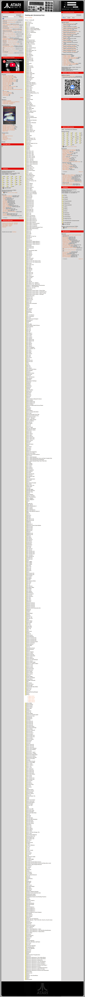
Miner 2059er (29, 564)
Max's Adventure (30, 316)
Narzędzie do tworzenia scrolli (9, 77)
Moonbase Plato (30, 784)
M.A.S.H (28, 24)
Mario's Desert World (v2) (32, 162)
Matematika (29, 245)
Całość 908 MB (67, 224)
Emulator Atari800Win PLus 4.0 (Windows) (11, 101)
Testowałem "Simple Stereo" (68, 244)
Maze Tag (28, 355)
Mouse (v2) (28, 827)
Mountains (28, 824)
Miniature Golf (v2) (30, 604)
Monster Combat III (30, 730)
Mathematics (29, 289)
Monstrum (28, 741)
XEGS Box (64, 253)
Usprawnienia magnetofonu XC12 (9, 79)
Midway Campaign (30, 495)
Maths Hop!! (29, 300)
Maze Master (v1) (30, 339)
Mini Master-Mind (30, 587)
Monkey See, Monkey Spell (32, 714)
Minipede (28, 615)
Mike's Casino (29, 507)
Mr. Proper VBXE (30, 859)
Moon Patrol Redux (30, 774)
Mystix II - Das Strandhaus (32, 975)
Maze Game (29, 335)
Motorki (28, 814)
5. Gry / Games (65, 59)
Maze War (28, 356)
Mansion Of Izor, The (31, 139)
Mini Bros (28, 579)
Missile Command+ (30, 642)
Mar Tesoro (28, 140)
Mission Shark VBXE (30, 662)
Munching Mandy (30, 903)
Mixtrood (28, 675)
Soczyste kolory (65, 252)
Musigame (28, 934)
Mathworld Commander (31, 303)
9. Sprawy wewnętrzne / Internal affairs (70, 63)
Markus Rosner (29, 169)
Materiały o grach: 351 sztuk (8, 128)
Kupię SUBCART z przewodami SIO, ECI (70, 31)
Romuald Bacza (65, 158)
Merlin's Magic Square (31, 419)
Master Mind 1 (29, 189)
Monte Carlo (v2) (30, 745)
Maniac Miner (29, 127)
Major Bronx (29, 109)
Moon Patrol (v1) (30, 770)
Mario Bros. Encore (30, 157)
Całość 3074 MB (7, 187)
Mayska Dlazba (29, 326)
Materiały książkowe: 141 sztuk (9, 126)
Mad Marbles (29, 51)
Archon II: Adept (6, 205)
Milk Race (28, 517)
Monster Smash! (30, 739)
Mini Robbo (29, 588)
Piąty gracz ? (65, 37)
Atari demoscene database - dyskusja (9, 223)
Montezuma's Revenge (31, 757)
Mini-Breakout (29, 592)
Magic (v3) (28, 71)
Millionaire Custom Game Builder (33, 525)
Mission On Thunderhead (32, 659)
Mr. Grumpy (29, 852)
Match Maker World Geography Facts (34, 227)
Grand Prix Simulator (7, 215)
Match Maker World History (32, 228)
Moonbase (28, 781)
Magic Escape (29, 78)
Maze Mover (29, 344)
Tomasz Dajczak (65, 151)
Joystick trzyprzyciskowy (67, 246)
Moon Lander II (29, 765)
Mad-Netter (28, 56)
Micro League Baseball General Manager (35, 459)
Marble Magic (29, 145)
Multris (28, 897)
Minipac (28, 614)
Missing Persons (30, 649)
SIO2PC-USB (65, 237)
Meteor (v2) (28, 432)
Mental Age (28, 413)
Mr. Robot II (29, 865)
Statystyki (4, 226)
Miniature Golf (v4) (30, 606)
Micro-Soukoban (30, 469)
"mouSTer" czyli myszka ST (68, 175)
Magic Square (29, 87)
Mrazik (27, 870)
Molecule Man (29, 685)
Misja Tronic (29, 631)
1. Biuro (65, 195)
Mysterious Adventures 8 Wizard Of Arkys (35, 969)
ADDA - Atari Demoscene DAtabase (69, 129)
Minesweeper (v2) (30, 574)
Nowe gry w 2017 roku (7, 84)
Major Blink (28, 107)
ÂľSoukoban (29, 979)
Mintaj (27, 619)
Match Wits (28, 233)
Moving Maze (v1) (30, 837)
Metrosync (28, 448)
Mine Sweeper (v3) (30, 553)
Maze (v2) (28, 329)
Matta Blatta (29, 309)
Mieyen (28, 500)
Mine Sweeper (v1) (30, 551)
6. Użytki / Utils (65, 60)
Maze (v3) (28, 330)
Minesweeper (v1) (30, 573)
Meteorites (28, 441)
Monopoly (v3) (29, 723)
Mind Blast (28, 537)
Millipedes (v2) (29, 534)
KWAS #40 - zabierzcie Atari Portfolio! (10, 39)
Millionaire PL (29, 530)
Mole (27, 681)
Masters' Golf (29, 207)
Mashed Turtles (29, 179)
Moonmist (28, 785)
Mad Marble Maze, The (31, 50)
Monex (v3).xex (31, 701)
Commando (5, 200)
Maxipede (28, 321)
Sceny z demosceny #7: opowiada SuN (11, 25)
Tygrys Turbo (65, 243)
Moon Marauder (29, 768)
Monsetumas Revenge (31, 727)
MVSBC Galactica (30, 42)
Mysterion (28, 956)
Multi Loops (29, 885)
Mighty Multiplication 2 (31, 506)
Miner (27, 560)
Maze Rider (28, 352)
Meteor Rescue (29, 436)
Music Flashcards (30, 926)
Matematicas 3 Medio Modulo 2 (33, 242)
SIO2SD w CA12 (65, 239)
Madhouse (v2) (29, 59)
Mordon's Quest (30, 793)
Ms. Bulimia (29, 872)
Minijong (28, 610)
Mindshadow (29, 544)
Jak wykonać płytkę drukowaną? (69, 249)
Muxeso (28, 939)
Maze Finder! (29, 334)
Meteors (28, 442)
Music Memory (29, 927)
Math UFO (28, 278)
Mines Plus (28, 570)
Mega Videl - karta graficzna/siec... (69, 47)
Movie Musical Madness (31, 834)
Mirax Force (29, 627)
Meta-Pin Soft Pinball (31, 428)
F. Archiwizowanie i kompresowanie (71, 220)
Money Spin (29, 708)
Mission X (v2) (29, 666)
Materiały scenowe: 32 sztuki (8, 125)
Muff (27, 879)
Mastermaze (29, 198)
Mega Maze (28, 379)
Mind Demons (29, 539)
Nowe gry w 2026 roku (7, 75)
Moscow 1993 (29, 805)
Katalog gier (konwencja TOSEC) (9, 190)
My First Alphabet (30, 940)
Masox (27, 182)
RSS (20, 16)
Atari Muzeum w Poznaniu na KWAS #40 (11, 27)
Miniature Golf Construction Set (33, 608)
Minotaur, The (29, 618)
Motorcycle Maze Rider (31, 812)
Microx (27, 481)
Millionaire (28, 522)
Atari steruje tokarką (66, 256)
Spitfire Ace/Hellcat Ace (7, 206)
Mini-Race (28, 597)
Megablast (28, 382)
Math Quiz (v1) (29, 272)
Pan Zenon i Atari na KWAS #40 (9, 34)
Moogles (28, 759)
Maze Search (29, 353)
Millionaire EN (29, 527)
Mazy (27, 362)
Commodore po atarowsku (8, 52)
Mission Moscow (30, 658)
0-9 (4, 176)
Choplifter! (5, 198)
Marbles (28, 148)
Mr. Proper (28, 858)
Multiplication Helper (31, 894)
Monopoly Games (30, 726)
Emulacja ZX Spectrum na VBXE (9, 86)
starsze (21, 97)
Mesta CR (28, 424)
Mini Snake (28, 589)
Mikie (27, 512)
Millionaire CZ (29, 524)
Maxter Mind (29, 324)
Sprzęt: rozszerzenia (66, 178)
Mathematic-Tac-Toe (30, 287)
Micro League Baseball (31, 457)
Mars (27, 171)
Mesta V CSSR (29, 427)
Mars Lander (29, 173)
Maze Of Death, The (30, 348)
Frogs (4, 197)
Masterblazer (29, 194)
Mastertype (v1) (29, 209)
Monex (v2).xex (31, 700)
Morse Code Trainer (30, 799)
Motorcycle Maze (30, 811)
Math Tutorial (29, 277)
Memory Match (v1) (30, 401)
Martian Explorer (30, 176)
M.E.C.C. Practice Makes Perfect (33, 29)
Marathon (28, 142)
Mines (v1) (28, 568)
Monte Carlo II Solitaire (31, 748)
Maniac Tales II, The (30, 130)
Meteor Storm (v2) (30, 438)
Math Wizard (29, 281)
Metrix (27, 445)
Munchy (28, 905)
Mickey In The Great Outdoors (33, 454)
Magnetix (28, 96)
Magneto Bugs (29, 99)
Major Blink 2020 (30, 108)
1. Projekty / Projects (66, 55)
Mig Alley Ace (29, 503)
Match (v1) (28, 213)
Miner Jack (28, 566)
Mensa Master (29, 410)
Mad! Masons (29, 54)
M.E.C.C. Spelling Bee (31, 32)
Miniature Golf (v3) (30, 605)
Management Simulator (31, 120)
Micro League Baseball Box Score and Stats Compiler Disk (39, 458)
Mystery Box (29, 971)
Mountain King (29, 820)
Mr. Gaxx (28, 851)
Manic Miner (29, 135)
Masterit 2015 (29, 196)
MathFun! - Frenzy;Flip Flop (32, 286)
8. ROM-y (65, 208)
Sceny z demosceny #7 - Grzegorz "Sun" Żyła (12, 30)
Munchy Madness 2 (30, 908)
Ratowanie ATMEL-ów (66, 240)
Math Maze (28, 267)
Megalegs (28, 384)
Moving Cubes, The (30, 836)
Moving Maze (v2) (30, 838)
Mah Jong (28, 102)
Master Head (29, 185)
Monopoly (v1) (29, 721)
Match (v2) (28, 214)
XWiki (4, 134)
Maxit (27, 322)
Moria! (27, 797)
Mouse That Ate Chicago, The (33, 832)
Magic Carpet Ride (30, 73)
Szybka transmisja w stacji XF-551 (69, 49)
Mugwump (28, 881)
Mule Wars (28, 882)
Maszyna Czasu (29, 211)
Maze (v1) (28, 327)
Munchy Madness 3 (30, 909)
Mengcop (28, 409)
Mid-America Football (31, 482)
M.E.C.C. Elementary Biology (32, 28)
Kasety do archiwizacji (66, 41)
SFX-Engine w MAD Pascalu (8, 76)
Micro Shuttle (29, 464)
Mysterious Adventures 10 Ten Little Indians (36, 958)
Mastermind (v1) (30, 200)
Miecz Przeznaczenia (31, 497)
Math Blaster (29, 253)
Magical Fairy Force (30, 91)
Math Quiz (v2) (29, 273)
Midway (28, 493)
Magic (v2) (28, 69)
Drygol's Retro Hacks (7, 138)
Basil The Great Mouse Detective (9, 211)
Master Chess (29, 184)
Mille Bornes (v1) (30, 518)
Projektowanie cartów (66, 241)
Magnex (28, 100)
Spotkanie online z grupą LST (8, 46)
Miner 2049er (29, 562)
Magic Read (29, 86)
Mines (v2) (28, 569)
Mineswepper (29, 575)
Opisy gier (4, 194)
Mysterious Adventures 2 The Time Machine (36, 961)
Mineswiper (29, 577)
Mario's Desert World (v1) (32, 161)
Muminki (28, 899)
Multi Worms (29, 888)
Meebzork (28, 375)
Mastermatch (29, 197)
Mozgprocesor (29, 842)
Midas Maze (29, 484)
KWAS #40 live (6, 37)
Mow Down (28, 839)
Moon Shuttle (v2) (30, 779)
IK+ (63, 43)
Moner (27, 693)
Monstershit (29, 740)
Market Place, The (30, 167)
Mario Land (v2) (29, 160)
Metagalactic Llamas (30, 429)
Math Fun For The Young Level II (33, 262)
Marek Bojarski (65, 168)
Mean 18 (28, 365)
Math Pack (28, 271)
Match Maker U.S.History (31, 224)
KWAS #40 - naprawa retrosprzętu (10, 41)
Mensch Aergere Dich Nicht (32, 411)
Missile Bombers (30, 636)
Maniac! (28, 133)
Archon (4, 208)
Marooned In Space (30, 170)
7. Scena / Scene (65, 61)
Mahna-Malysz (29, 104)
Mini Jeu (28, 584)
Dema (73, 17)
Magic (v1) (28, 68)
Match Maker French (30, 216)
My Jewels (28, 943)
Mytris (27, 978)
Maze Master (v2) (30, 340)
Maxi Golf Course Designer (32, 318)
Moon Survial (29, 780)
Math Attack (29, 251)
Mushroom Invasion (30, 925)
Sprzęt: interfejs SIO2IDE (67, 183)
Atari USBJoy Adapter (66, 176)
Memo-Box (28, 395)
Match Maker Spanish (31, 222)
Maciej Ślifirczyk (65, 166)
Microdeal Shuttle (30, 473)
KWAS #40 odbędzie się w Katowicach (10, 50)
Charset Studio (65, 25)
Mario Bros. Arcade (30, 156)
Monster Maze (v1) (30, 735)
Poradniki (4, 74)
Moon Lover (29, 767)
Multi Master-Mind (30, 886)
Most (27, 806)
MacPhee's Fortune (30, 43)
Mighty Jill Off (29, 504)
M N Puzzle (28, 22)
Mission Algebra (30, 651)
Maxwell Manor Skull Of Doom (33, 325)
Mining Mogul (29, 613)
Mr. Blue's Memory (30, 845)
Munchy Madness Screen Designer (34, 912)
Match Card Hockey (30, 215)
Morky (27, 798)
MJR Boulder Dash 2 (30, 41)
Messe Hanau (29, 423)
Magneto (28, 98)
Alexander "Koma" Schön (67, 165)
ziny (73, 144)
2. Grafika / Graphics (66, 56)
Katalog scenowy (65, 131)
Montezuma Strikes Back (31, 754)
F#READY (64, 154)
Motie (27, 807)
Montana (28, 743)
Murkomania (29, 922)
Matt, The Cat (29, 308)
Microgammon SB (30, 476)
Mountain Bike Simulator (31, 819)
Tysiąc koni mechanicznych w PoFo (10, 20)
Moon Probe (29, 775)
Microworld (28, 480)
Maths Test (28, 302)
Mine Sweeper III (30, 556)
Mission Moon (29, 657)
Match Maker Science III (31, 220)
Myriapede (28, 950)
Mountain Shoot (30, 821)
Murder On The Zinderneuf (32, 918)
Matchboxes (29, 237)
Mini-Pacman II (29, 596)
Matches (28, 238)
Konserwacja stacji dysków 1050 (9, 80)
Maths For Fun (29, 299)
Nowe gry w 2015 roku (7, 88)
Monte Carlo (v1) (30, 744)
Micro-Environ (29, 468)
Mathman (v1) (29, 296)
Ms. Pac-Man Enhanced (31, 874)
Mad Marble (29, 49)
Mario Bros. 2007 (30, 154)
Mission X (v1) (29, 664)
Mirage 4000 (29, 626)
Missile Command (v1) (31, 637)
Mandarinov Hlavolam (31, 122)
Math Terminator (30, 276)
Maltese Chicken (30, 116)
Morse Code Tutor (30, 801)
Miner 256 (28, 565)
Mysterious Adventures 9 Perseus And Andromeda (37, 970)
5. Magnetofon (66, 203)
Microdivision (29, 475)
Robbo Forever (6, 203)
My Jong (28, 944)
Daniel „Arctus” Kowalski (67, 155)
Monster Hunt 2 (29, 732)
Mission (28, 650)
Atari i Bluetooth (65, 236)
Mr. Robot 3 (29, 860)
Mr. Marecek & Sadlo (30, 856)
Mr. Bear (28, 843)
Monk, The (28, 712)
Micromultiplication (30, 478)
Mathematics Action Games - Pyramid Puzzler (36, 291)
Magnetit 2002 (29, 95)
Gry (65, 17)
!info (73, 136)
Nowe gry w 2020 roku (7, 82)
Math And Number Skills (31, 250)
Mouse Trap (29, 833)
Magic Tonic (29, 89)
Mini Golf (28, 583)
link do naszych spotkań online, (68, 76)
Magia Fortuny (29, 65)
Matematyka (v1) (30, 246)
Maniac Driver (29, 126)
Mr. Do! (28, 848)
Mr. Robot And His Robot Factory (33, 861)
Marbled (28, 147)
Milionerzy (28, 515)
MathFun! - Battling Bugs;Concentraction (35, 285)
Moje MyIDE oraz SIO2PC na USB (69, 247)
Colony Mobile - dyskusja (7, 224)
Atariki (4, 133)
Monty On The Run (30, 758)
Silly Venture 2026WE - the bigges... (69, 51)
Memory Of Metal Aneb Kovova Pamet (34, 405)
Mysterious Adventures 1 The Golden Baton (36, 957)
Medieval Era (29, 374)
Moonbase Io (29, 783)
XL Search (5, 139)
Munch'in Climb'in (30, 900)
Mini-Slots (28, 598)
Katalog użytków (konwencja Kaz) (69, 189)
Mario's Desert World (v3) (32, 163)
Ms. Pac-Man (29, 873)
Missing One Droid (30, 648)
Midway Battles (29, 494)
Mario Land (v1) (29, 158)
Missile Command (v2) (31, 639)
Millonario (28, 535)
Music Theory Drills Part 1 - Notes (33, 929)
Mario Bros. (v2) (29, 152)
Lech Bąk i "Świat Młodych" (67, 152)
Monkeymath (29, 717)
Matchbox (28, 235)
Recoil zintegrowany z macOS (9, 48)
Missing (28, 646)
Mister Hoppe (29, 671)
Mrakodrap (28, 869)
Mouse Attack (29, 828)
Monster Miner (29, 737)
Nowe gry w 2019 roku (7, 83)
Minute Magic (29, 620)
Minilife (28, 611)
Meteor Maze (29, 435)
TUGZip (15, 192)
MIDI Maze (28, 37)
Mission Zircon (29, 667)
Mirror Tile (28, 628)
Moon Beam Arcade (30, 761)
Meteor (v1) (28, 431)
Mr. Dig (28, 847)
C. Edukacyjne (66, 214)
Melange (28, 388)
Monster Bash (29, 728)
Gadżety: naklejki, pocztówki (68, 179)
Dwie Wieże (5, 210)
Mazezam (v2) (29, 361)
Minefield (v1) (29, 557)
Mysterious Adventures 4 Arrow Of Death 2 (35, 963)
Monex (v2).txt (31, 698)
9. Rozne (65, 210)
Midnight (28, 487)
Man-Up (28, 118)
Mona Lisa (28, 689)
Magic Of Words (30, 85)
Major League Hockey (31, 111)
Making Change (29, 112)
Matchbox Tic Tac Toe (31, 236)
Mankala (28, 136)
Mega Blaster (29, 378)
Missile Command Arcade (32, 641)
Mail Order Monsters (30, 105)
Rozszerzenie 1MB (66, 245)
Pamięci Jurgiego (6, 24)
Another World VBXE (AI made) (68, 23)
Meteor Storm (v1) (30, 437)
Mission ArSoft (29, 653)
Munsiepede (29, 913)
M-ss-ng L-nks (29, 23)
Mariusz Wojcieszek (66, 157)
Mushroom (28, 923)
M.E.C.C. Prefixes (30, 31)
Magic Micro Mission (30, 82)
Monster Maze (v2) (30, 736)
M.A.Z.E (28, 25)
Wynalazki (64, 233)
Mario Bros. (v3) (29, 153)
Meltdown (28, 393)
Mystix (27, 974)
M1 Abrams (28, 34)
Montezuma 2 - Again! (31, 753)
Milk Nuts (28, 516)
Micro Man (28, 462)
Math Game (29, 263)
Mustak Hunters (29, 935)
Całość (5, 192)
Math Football (29, 259)
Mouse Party (29, 830)
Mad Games (29, 45)
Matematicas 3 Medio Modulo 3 (33, 244)
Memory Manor (29, 400)
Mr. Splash (28, 867)
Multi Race (28, 887)
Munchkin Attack (30, 904)
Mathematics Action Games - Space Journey (36, 293)
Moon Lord (28, 766)
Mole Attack (29, 682)
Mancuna (28, 121)
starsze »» (21, 54)
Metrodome (29, 446)
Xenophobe (5, 202)
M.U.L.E (28, 33)
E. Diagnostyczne (67, 218)
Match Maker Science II (31, 219)
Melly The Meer (29, 389)
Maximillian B (29, 320)
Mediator (28, 371)
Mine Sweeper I (29, 555)
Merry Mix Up (29, 422)
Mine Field (28, 547)
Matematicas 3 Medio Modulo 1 (33, 241)
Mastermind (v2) (30, 201)
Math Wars (28, 280)
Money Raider (29, 706)
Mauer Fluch (29, 312)
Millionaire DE (29, 526)
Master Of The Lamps (31, 191)
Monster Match (29, 734)
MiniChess (28, 601)
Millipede (28, 531)
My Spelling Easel (30, 947)
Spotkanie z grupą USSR (8, 38)
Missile (28, 632)
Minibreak (28, 609)
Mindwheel (28, 546)
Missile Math (29, 645)
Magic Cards (29, 72)
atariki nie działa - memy (67, 29)
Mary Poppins (29, 178)
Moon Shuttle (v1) (30, 777)
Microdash (28, 472)
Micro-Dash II (29, 467)
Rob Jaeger (64, 163)
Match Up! (28, 232)
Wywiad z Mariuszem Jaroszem (68, 149)
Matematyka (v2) (30, 247)
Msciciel (28, 876)
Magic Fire (28, 80)
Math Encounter (30, 258)
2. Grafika (65, 197)
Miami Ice (28, 450)
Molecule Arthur (30, 684)
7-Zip (13, 192)
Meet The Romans (30, 376)
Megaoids (28, 387)
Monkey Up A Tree (30, 716)
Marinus (28, 149)
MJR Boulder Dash (30, 40)
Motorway (28, 815)
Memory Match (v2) (30, 402)
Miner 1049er (29, 561)
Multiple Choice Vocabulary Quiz (33, 892)
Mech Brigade (29, 370)
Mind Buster (29, 538)
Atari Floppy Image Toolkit (8, 45)
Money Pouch (29, 705)
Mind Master (29, 540)
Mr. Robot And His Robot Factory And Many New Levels (38, 863)
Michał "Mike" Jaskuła (66, 153)
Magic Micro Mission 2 (31, 83)
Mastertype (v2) (29, 210)
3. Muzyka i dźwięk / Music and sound (70, 57)
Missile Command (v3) (31, 640)
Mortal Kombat (29, 803)
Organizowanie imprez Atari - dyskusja (10, 222)
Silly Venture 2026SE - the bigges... (69, 45)
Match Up (28, 231)
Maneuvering (29, 125)
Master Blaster (29, 183)
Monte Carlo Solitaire (31, 749)
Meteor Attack (29, 433)
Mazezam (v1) (29, 360)
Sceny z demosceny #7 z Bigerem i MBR (11, 43)
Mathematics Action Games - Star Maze (35, 294)
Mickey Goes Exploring (31, 451)
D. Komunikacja (66, 216)
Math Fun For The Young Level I (33, 260)
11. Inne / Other (65, 65)
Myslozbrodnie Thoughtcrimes (33, 954)
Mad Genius (29, 46)
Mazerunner (29, 357)
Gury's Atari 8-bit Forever (8, 135)
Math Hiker (28, 265)
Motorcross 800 (29, 808)
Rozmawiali (64, 148)
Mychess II (28, 949)
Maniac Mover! (29, 129)
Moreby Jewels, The (30, 796)
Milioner (28, 513)
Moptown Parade (30, 790)
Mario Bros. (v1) (29, 151)
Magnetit (28, 94)
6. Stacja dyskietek (67, 204)
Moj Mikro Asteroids (30, 680)
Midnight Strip (29, 491)
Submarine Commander (7, 196)
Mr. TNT (28, 868)
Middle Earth (29, 486)
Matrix (27, 307)
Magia (27, 64)
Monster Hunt (29, 731)
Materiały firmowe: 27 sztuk (8, 127)
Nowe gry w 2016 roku (7, 87)
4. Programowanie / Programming (69, 58)
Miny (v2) (28, 624)
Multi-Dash (28, 890)
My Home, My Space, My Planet (33, 941)
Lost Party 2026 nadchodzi (8, 32)
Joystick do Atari (65, 242)
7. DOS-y (65, 206)
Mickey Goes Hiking (30, 453)
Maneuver (28, 124)
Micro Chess (29, 455)
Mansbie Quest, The (30, 138)
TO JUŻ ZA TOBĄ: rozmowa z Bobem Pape (71, 161)
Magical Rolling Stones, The (32, 92)
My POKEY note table (66, 35)
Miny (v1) (28, 623)
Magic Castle (29, 74)
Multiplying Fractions (31, 895)
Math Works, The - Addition (32, 282)
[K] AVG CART (65, 39)
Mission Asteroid (30, 654)
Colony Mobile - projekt (6, 225)
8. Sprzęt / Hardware (66, 62)
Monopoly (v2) (29, 722)
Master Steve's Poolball (31, 193)
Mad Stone (28, 52)
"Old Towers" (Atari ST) (7, 195)
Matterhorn (28, 311)
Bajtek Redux (5, 130)
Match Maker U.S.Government (33, 223)
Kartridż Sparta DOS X (7, 78)
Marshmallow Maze (30, 175)
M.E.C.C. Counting (30, 27)
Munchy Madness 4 (30, 910)
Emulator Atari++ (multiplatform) (9, 102)
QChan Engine (6, 95)
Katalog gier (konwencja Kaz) (8, 171)
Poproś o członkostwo (74, 9)
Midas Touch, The (30, 485)
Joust (4, 199)
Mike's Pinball (29, 508)
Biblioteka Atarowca (6, 105)
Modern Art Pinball (30, 677)
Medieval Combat (30, 373)
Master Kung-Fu (30, 187)
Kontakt (3, 141)
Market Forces (29, 166)
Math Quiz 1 (29, 274)
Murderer (28, 921)
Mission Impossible (30, 655)
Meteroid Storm (29, 444)
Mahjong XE (29, 103)
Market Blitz (29, 165)
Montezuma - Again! (30, 752)
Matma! (28, 305)
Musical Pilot (29, 932)
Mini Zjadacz (29, 591)
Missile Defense (29, 644)
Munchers (28, 901)
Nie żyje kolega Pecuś (7, 29)
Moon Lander (29, 763)
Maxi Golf (28, 317)
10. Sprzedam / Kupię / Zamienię (68, 64)
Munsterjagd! (29, 916)
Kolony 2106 (5, 204)
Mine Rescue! (29, 548)
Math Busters (29, 254)
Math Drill (28, 256)
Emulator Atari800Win (7, 100)
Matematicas (29, 240)
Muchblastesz (29, 878)
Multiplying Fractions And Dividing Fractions (36, 896)
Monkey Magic (29, 713)
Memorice (28, 396)
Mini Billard (28, 578)
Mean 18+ (28, 366)
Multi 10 (28, 883)
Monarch (28, 690)
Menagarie (28, 407)
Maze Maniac (29, 338)
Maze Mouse (29, 343)
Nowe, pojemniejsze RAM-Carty (68, 174)
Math (27, 249)
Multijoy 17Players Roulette (32, 891)
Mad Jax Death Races (31, 47)
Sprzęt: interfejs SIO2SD (67, 184)
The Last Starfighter (7, 209)
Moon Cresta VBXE (30, 762)
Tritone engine (5, 94)
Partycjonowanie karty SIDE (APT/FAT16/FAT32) (12, 89)
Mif (27, 502)
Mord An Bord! (29, 792)
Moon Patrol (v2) (30, 771)
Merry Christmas (30, 420)
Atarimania (5, 136)
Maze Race (28, 349)
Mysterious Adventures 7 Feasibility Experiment (36, 967)
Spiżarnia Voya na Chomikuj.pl (9, 129)
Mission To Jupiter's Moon (32, 663)
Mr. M (27, 855)
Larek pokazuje (6, 85)
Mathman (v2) (29, 298)
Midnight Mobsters (30, 490)
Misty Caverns (29, 673)
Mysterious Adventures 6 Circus (33, 966)
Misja (27, 629)
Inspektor (4, 214)
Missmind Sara (29, 670)
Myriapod (28, 952)
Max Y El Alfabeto (30, 314)
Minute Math (29, 622)
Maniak (28, 134)
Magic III (28, 81)
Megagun (28, 383)
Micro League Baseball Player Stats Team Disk (36, 460)
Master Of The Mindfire (31, 192)
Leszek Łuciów (65, 160)
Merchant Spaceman (30, 416)
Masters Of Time (30, 206)
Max (27, 313)
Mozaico (28, 841)
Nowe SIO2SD (65, 238)
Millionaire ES (29, 529)
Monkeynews (29, 718)
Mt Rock (28, 877)
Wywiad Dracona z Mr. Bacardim (69, 150)
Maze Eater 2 (29, 333)
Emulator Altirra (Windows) (8, 103)
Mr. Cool (28, 846)
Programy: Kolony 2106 (67, 177)
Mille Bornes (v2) (30, 520)
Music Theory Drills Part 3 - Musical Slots (35, 931)
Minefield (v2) (29, 559)
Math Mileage (29, 268)
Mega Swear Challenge (31, 380)
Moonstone (29, 786)
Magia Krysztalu (30, 67)
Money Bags (29, 703)
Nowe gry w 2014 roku (7, 93)
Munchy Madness (30, 907)
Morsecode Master (30, 802)
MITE (27, 38)
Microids (28, 477)
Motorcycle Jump (30, 810)
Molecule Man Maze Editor (32, 686)
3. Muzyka (65, 199)
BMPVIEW (5, 91)
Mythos (28, 976)
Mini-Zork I (28, 600)
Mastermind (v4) (30, 203)
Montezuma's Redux (31, 756)
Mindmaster (29, 543)
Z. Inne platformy (67, 222)
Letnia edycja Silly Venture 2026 (9, 22)
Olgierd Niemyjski (65, 169)
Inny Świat (5, 213)
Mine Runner (29, 549)
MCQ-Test (28, 36)
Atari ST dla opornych (7, 92)
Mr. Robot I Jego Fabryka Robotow (34, 864)
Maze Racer (29, 351)
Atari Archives (5, 137)
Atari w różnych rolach (66, 254)
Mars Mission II (29, 174)
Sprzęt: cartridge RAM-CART (68, 180)
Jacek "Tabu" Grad (66, 164)
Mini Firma (28, 582)
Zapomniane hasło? (66, 9)
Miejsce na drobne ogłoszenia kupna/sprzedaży (72, 181)
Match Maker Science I (31, 218)
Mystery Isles (29, 972)
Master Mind (29, 188)
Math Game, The (30, 264)
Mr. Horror (28, 854)
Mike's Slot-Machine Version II (33, 511)
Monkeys (28, 719)
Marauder (28, 144)
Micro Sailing (29, 463)
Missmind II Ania (30, 668)
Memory (28, 397)
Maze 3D (28, 331)
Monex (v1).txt (31, 696)
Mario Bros (5, 201)
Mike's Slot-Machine (30, 509)
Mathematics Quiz (30, 295)
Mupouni (28, 917)
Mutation (28, 938)
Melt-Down (28, 392)
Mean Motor (29, 367)
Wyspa (4, 207)
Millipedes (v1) (29, 533)
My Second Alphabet (31, 945)
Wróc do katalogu (28, 17)
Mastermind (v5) (30, 205)
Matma (27, 304)
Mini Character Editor (31, 580)
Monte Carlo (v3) (30, 747)
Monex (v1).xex (31, 697)
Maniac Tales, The (30, 131)
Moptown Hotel (29, 789)
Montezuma (29, 750)
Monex (27, 694)
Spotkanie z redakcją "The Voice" (9, 36)
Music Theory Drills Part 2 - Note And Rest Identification (38, 930)
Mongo (28, 709)
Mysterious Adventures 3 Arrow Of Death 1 (35, 962)
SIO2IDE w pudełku (66, 255)
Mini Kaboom (29, 586)
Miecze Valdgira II (30, 499)
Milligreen (28, 521)
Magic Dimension (30, 77)
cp (81, 132)
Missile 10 (28, 633)
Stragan (63, 173)
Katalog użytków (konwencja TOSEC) (70, 226)
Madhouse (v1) (29, 58)
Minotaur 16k (29, 617)
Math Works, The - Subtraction (33, 284)
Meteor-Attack (29, 440)
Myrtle (27, 953)
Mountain (28, 816)
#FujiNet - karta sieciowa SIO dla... (69, 33)
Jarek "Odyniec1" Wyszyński (68, 167)
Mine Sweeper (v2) (30, 552)
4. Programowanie (67, 201)
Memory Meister (29, 404)
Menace (28, 406)
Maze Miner (28, 342)
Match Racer (29, 229)
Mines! (27, 571)
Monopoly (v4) (29, 725)
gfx (81, 134)
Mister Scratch (29, 672)
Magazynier (29, 63)
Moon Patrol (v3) (30, 772)
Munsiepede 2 (29, 914)
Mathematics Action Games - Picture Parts (35, 290)
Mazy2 (27, 364)
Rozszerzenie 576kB (66, 251)
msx (77, 138)
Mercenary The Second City (32, 415)
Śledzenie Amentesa (66, 159)
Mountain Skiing (30, 823)
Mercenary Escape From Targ (32, 414)
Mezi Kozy (28, 449)
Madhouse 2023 (29, 60)
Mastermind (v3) (30, 202)
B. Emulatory (66, 212)
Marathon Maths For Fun (31, 143)
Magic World (29, 90)
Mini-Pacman (29, 595)
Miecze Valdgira (29, 498)
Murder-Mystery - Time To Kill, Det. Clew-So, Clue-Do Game (39, 919)
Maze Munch (29, 346)
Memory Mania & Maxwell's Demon (34, 398)
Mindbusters (29, 542)
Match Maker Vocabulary (31, 225)
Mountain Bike (29, 817)
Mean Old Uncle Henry (31, 369)
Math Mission (29, 269)
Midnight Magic (29, 489)
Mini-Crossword (30, 593)
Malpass (28, 114)
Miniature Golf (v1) (30, 602)
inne (13, 186)
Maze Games (29, 336)
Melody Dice (29, 391)
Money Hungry (29, 704)
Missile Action (29, 635)
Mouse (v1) (28, 825)
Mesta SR (28, 426)
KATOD (63, 156)
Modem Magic (29, 676)
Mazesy (28, 358)
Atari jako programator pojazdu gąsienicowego (71, 234)
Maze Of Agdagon (30, 347)
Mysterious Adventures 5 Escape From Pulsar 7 (36, 965)
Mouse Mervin (29, 829)
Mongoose (28, 710)
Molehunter (29, 688)
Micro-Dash (29, 466)
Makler (27, 113)
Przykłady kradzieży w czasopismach (70, 27)
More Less (28, 794)
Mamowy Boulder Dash (31, 117)
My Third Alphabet (30, 948)
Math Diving (29, 255)
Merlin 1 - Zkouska (30, 418)
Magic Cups (29, 76)
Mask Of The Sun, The (31, 180)
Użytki (69, 17)
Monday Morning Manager (32, 691)
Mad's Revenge (29, 55)
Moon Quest (29, 776)
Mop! (27, 788)
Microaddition (29, 471)
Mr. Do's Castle (29, 850)
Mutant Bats (29, 936)
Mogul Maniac (29, 679)
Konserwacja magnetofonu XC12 (9, 81)
